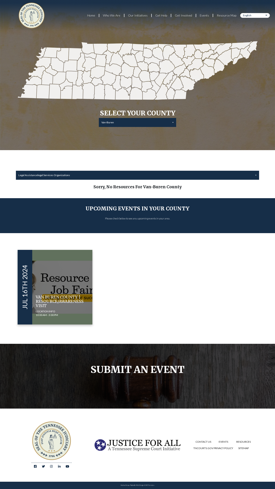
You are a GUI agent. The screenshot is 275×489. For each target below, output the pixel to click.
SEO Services (149, 485)
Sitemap (243, 448)
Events (204, 15)
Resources (243, 441)
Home (91, 15)
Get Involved (183, 15)
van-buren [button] (107, 122)
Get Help (161, 15)
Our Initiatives (138, 15)
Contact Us (203, 441)
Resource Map (226, 15)
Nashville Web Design (137, 485)
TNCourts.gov (203, 448)
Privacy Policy (223, 448)
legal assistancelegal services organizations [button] (44, 175)
